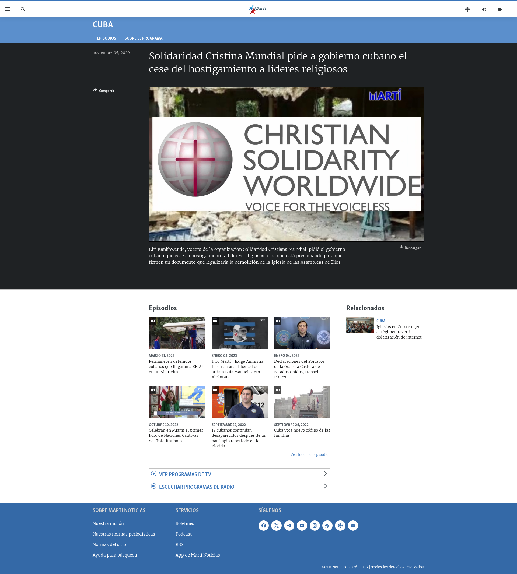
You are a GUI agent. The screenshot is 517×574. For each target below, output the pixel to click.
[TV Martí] (500, 9)
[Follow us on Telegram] (289, 525)
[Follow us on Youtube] (302, 525)
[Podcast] (467, 9)
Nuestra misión (108, 523)
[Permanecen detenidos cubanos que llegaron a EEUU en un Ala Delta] (177, 333)
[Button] (103, 92)
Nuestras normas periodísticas (124, 533)
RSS (179, 544)
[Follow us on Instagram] (315, 525)
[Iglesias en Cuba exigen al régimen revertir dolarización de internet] (360, 325)
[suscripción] (353, 525)
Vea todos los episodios (310, 454)
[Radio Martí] (484, 9)
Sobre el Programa (144, 38)
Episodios (106, 38)
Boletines (185, 523)
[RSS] (327, 525)
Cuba (380, 321)
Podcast (184, 533)
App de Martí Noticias (198, 555)
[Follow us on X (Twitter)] (276, 525)
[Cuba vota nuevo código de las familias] (302, 402)
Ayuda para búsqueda (115, 555)
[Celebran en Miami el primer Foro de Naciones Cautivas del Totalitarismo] (177, 402)
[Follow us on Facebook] (263, 525)
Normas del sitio (109, 544)
